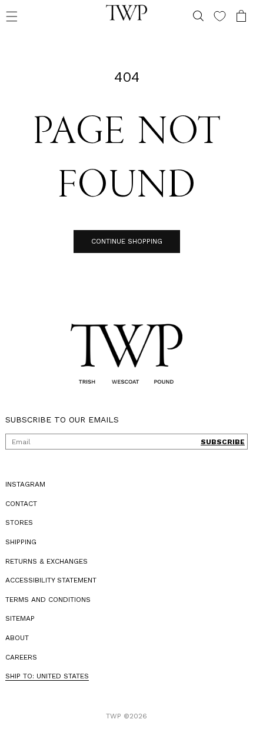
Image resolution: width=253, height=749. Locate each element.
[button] (11, 16)
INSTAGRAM (25, 484)
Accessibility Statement (50, 580)
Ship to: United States (47, 676)
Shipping (20, 542)
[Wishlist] (211, 16)
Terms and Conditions (48, 599)
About (17, 638)
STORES (19, 522)
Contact (21, 504)
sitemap (20, 618)
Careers (21, 657)
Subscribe (214, 442)
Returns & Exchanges (46, 561)
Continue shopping (122, 241)
